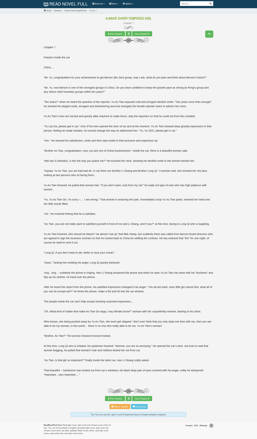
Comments (140, 406)
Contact (188, 425)
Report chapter (120, 406)
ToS (196, 425)
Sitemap (203, 425)
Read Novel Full (68, 4)
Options (128, 3)
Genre (114, 3)
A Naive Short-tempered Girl (129, 18)
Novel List (98, 3)
